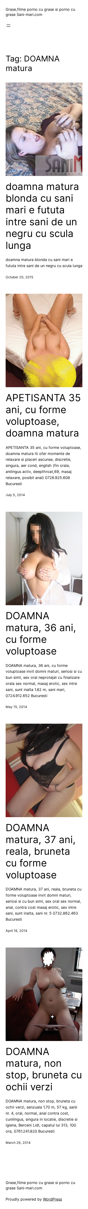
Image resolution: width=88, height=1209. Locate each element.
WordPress (52, 1199)
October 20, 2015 (19, 277)
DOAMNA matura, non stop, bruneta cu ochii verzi (44, 1069)
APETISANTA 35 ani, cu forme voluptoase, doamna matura (43, 415)
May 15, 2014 (16, 707)
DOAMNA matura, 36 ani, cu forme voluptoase (41, 633)
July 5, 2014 (15, 495)
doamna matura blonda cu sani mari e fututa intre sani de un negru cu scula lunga (42, 216)
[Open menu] (8, 26)
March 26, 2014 (18, 1143)
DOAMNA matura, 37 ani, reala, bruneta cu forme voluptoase (41, 851)
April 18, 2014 (16, 931)
